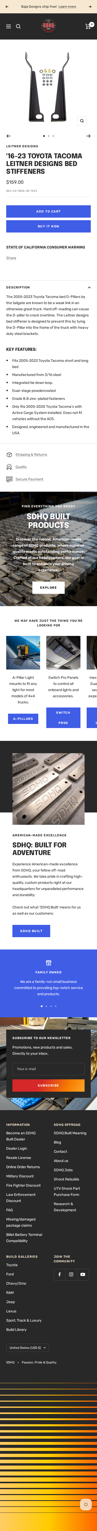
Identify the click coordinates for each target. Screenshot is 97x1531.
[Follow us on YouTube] (83, 1274)
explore (48, 587)
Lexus (11, 1311)
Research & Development (65, 1207)
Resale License (18, 1158)
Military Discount (20, 1176)
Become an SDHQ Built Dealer (20, 1136)
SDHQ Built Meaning (70, 1133)
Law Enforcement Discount (20, 1198)
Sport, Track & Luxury (24, 1320)
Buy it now (48, 226)
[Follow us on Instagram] (71, 1274)
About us (61, 1161)
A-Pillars (23, 719)
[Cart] (88, 26)
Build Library (16, 1329)
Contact (60, 1151)
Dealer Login (16, 1148)
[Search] (18, 26)
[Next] (88, 136)
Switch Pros (63, 718)
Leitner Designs (22, 146)
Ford (10, 1274)
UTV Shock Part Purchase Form (67, 1191)
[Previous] (8, 136)
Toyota (12, 1265)
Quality (21, 467)
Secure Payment (29, 479)
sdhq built (31, 931)
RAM (10, 1293)
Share (11, 258)
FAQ (9, 1210)
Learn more (67, 6)
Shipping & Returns (31, 454)
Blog (57, 1142)
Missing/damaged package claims (20, 1222)
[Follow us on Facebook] (59, 1274)
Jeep (10, 1302)
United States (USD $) (25, 1348)
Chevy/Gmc (16, 1283)
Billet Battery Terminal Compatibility (24, 1238)
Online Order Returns (23, 1167)
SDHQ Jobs (63, 1170)
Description (18, 287)
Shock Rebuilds (66, 1179)
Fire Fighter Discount (23, 1185)
